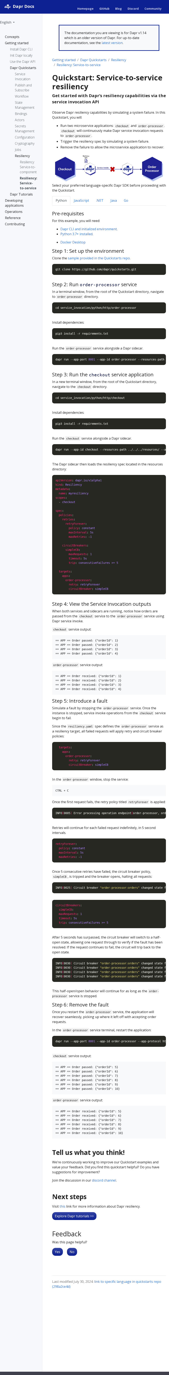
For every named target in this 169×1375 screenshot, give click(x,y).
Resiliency (118, 60)
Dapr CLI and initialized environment (88, 229)
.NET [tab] (99, 200)
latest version (112, 43)
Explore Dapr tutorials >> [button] (74, 1216)
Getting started (64, 60)
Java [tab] (113, 200)
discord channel (104, 1180)
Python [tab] (61, 200)
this (62, 1206)
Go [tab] (126, 200)
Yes (57, 1252)
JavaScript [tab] (81, 200)
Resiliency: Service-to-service (79, 65)
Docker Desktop (73, 242)
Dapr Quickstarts (93, 60)
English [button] (6, 22)
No (72, 1252)
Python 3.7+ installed (76, 234)
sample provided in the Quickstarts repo (99, 258)
